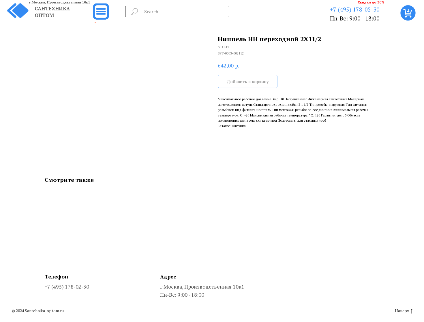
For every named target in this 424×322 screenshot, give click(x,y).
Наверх (402, 310)
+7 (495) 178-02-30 (355, 9)
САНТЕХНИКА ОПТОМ (52, 11)
